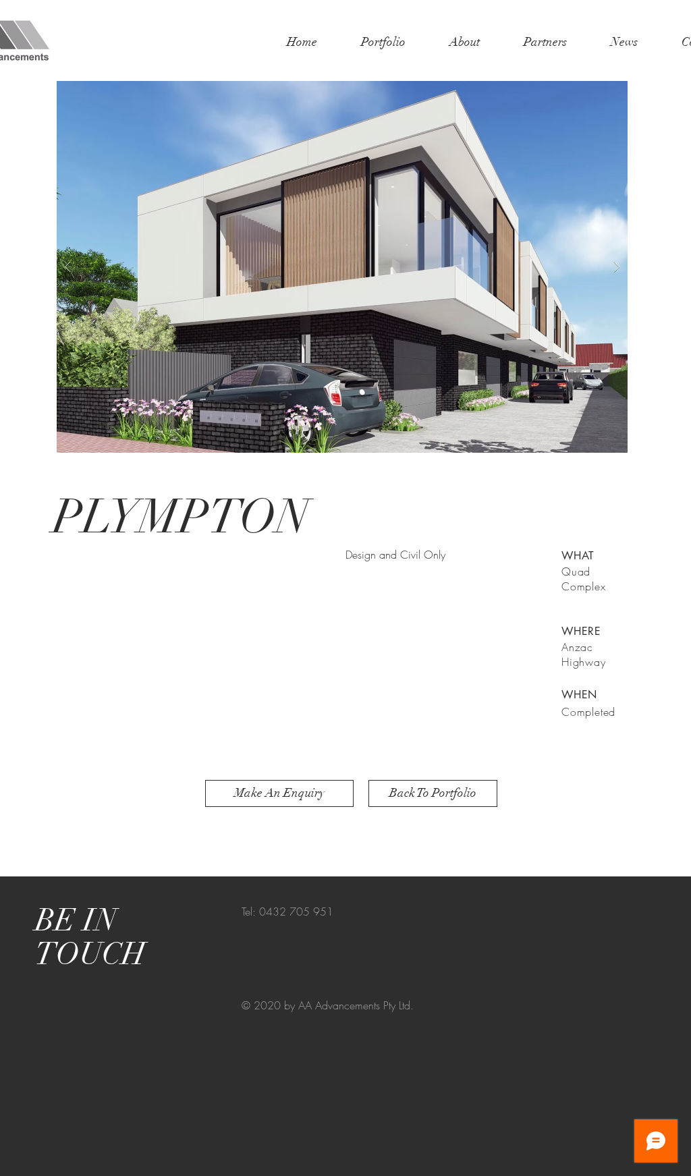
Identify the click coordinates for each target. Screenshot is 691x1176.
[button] (342, 267)
